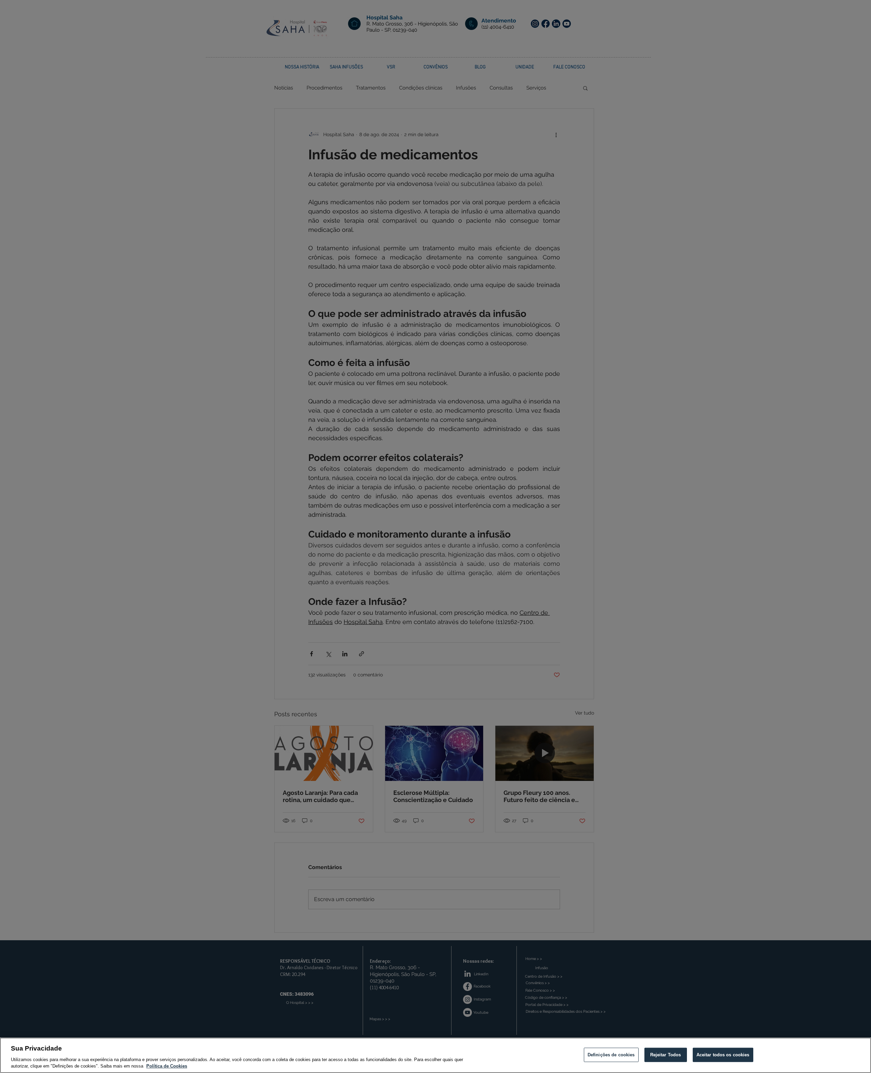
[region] (435, 1055)
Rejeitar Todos (665, 1054)
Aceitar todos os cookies (723, 1054)
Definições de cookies (611, 1054)
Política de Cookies (166, 1066)
